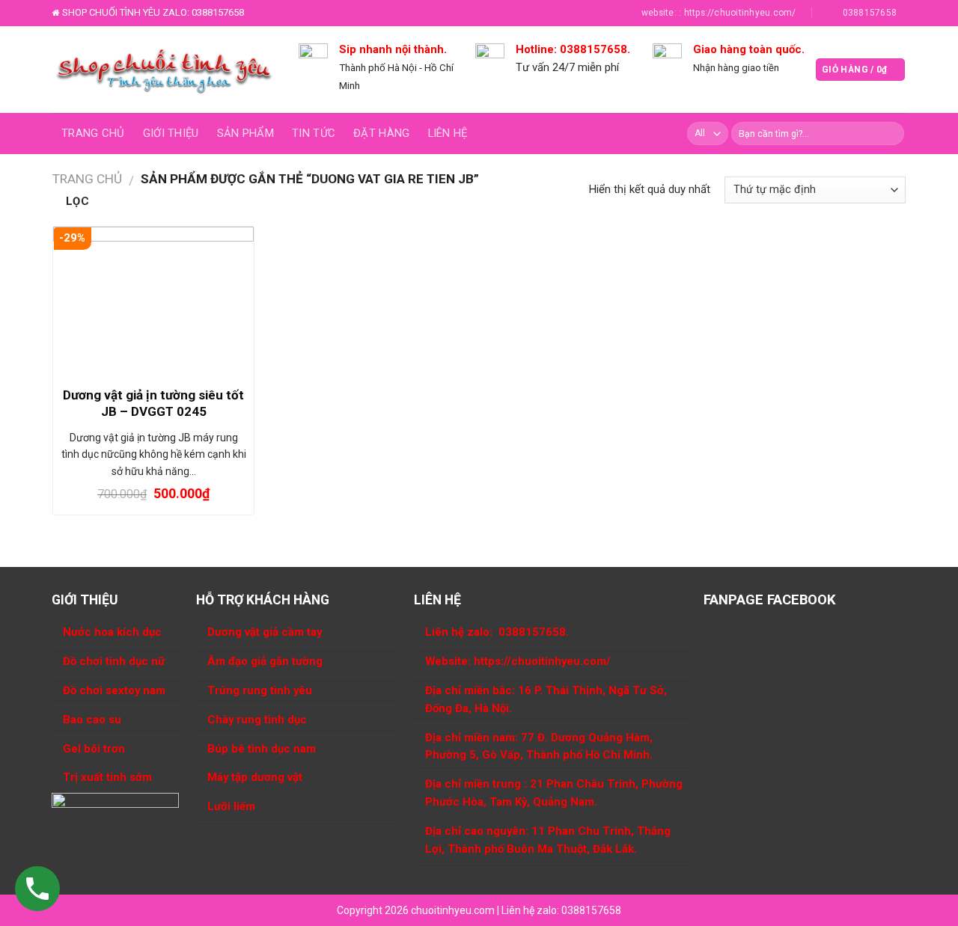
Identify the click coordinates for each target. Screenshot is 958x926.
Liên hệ (448, 133)
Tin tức (313, 133)
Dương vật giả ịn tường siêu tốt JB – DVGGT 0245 (153, 403)
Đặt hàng (381, 133)
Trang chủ (93, 133)
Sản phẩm (245, 133)
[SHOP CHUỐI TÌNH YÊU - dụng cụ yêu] (164, 69)
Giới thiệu (171, 133)
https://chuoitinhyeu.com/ (542, 661)
